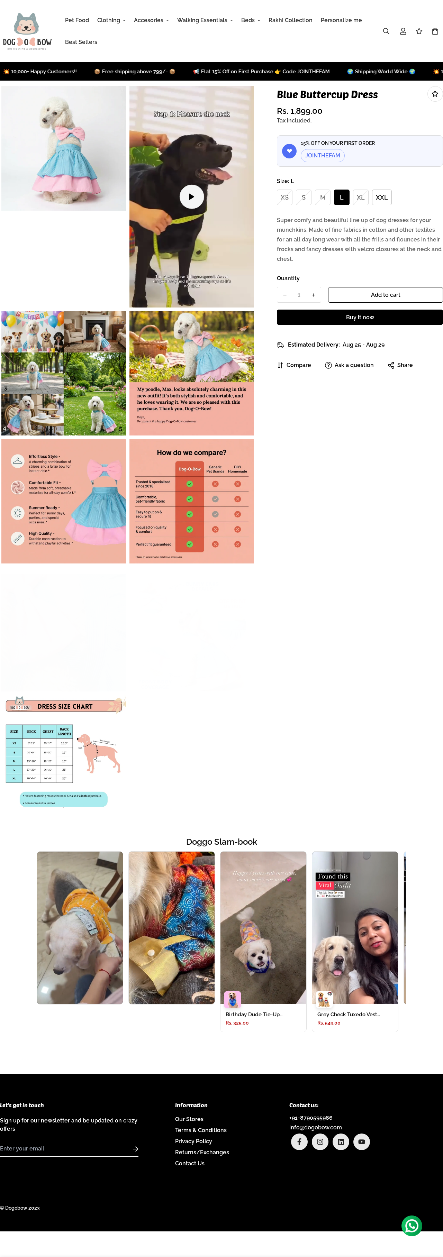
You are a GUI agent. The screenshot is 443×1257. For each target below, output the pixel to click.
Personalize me (341, 20)
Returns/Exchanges (202, 1152)
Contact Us (190, 1163)
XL (361, 197)
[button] (433, 31)
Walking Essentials (202, 20)
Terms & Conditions (201, 1130)
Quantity (288, 278)
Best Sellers (81, 42)
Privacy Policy (193, 1141)
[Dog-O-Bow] (27, 31)
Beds (248, 20)
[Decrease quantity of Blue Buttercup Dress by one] (284, 295)
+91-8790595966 (311, 1117)
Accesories (148, 20)
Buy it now (360, 317)
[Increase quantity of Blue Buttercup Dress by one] (313, 295)
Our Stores (189, 1119)
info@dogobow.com (315, 1127)
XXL (382, 197)
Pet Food (77, 20)
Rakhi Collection (291, 20)
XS (285, 197)
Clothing (108, 20)
